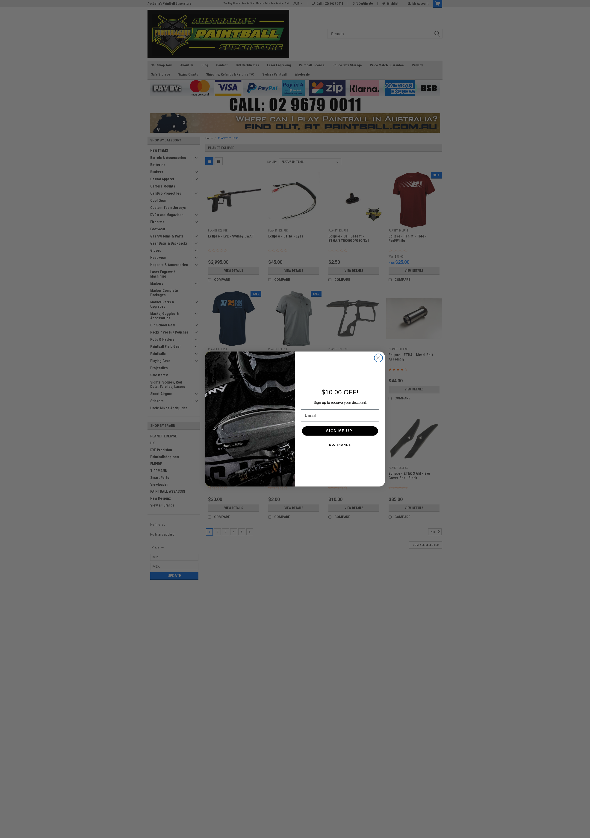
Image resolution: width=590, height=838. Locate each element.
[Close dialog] (378, 358)
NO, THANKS (340, 444)
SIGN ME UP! (340, 431)
